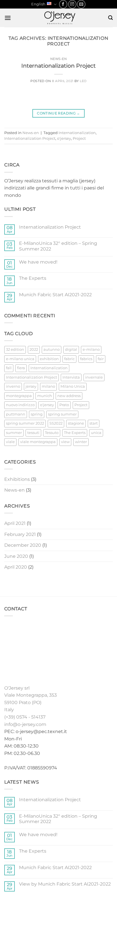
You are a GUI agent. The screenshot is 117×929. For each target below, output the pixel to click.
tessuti (33, 433)
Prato (64, 405)
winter (81, 442)
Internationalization (77, 133)
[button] (7, 18)
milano (48, 386)
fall (9, 368)
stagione (76, 423)
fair (101, 359)
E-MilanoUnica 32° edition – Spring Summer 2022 (58, 246)
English (38, 4)
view (65, 442)
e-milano (91, 349)
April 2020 (15, 567)
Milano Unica (72, 386)
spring (37, 414)
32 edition (15, 349)
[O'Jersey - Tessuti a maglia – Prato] (59, 18)
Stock (75, 909)
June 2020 (16, 556)
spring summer (62, 414)
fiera (21, 368)
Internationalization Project (58, 65)
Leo (83, 81)
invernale (94, 377)
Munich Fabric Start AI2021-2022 (55, 294)
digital (71, 349)
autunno (51, 349)
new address (69, 396)
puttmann (15, 414)
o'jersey (64, 138)
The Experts (32, 278)
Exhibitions (17, 479)
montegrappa (19, 396)
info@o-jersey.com (25, 724)
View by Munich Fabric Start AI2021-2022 (65, 884)
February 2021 (20, 534)
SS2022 (55, 423)
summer (14, 433)
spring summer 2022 (25, 423)
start (93, 423)
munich (44, 396)
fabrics (86, 359)
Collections (51, 909)
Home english (20, 909)
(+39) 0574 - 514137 (24, 717)
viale (10, 442)
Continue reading (58, 113)
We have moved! (38, 262)
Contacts (70, 913)
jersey (31, 386)
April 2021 (15, 523)
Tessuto (51, 433)
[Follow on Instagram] (72, 4)
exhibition (49, 359)
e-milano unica (20, 359)
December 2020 (22, 545)
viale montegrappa (38, 442)
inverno (13, 386)
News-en (58, 59)
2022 (34, 349)
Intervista (71, 377)
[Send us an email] (81, 4)
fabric (69, 359)
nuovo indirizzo (20, 405)
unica (96, 433)
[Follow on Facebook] (63, 4)
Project (79, 138)
